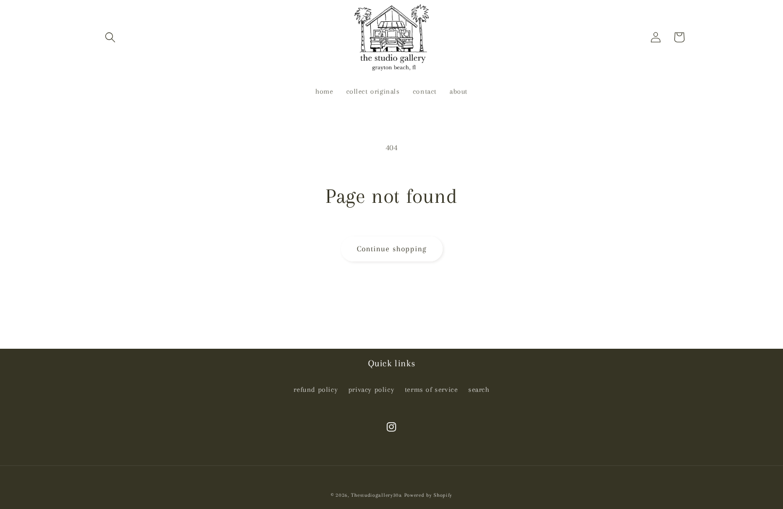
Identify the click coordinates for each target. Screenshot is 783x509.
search (479, 389)
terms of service (431, 389)
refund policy (315, 389)
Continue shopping (392, 248)
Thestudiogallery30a (376, 495)
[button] (110, 37)
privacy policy (371, 389)
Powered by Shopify (428, 495)
